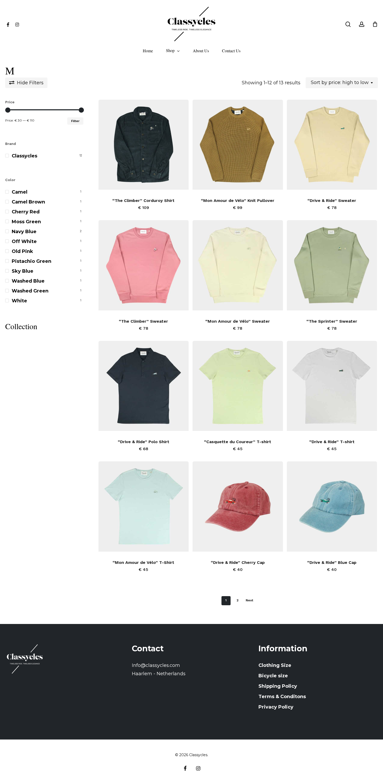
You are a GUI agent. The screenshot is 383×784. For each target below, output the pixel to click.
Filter (75, 121)
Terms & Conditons (282, 696)
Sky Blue (22, 271)
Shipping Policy (277, 686)
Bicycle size (273, 676)
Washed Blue (28, 281)
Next (249, 600)
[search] (348, 24)
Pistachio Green (31, 261)
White (19, 301)
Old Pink (22, 251)
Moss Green (26, 222)
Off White (24, 241)
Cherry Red (26, 212)
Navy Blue (24, 231)
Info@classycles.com (156, 665)
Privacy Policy (275, 707)
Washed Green (30, 291)
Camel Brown (28, 202)
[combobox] (342, 82)
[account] (362, 24)
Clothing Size (274, 665)
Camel (19, 192)
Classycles (24, 156)
